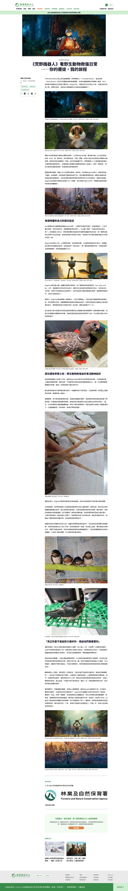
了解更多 (81, 887)
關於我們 (96, 875)
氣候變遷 (54, 9)
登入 (111, 5)
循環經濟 (62, 9)
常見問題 (96, 877)
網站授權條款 (83, 877)
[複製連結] (35, 93)
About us (110, 875)
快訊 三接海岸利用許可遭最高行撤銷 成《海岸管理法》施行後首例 (64, 12)
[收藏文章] (21, 93)
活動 (80, 875)
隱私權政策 (82, 880)
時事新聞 (19, 9)
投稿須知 (67, 880)
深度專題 (40, 9)
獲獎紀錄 (96, 880)
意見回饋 (110, 880)
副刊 (33, 9)
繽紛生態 (32, 86)
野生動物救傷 (25, 90)
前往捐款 (76, 828)
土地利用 (69, 9)
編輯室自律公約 (69, 877)
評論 (24, 9)
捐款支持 (110, 9)
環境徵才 (67, 875)
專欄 (29, 9)
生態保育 (47, 9)
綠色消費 (76, 9)
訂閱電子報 (103, 9)
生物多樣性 (27, 78)
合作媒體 (110, 877)
